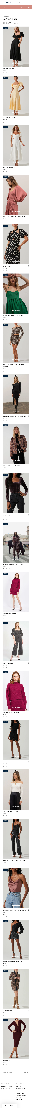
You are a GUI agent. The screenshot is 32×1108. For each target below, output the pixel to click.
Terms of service (21, 1095)
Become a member (6, 1088)
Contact (18, 1097)
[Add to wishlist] (28, 68)
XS (3, 73)
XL (10, 569)
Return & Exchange (6, 1086)
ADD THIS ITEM (16, 63)
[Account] (23, 2)
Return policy (20, 1091)
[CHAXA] (9, 2)
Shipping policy (20, 1088)
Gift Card (4, 1091)
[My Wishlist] (20, 3)
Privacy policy (20, 1093)
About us (18, 1086)
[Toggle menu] (2, 2)
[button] (9, 1106)
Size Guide (19, 1099)
